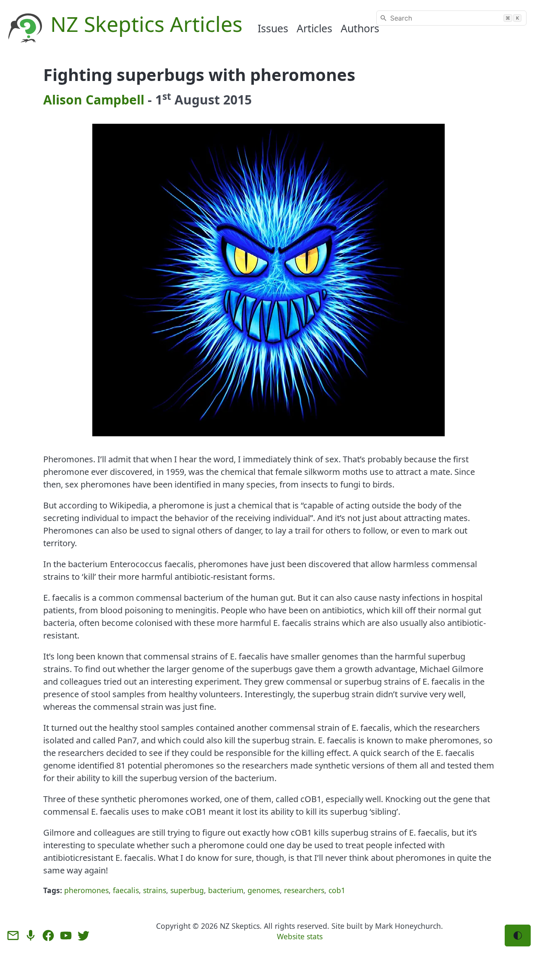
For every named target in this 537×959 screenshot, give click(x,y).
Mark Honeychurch (408, 926)
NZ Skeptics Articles (146, 24)
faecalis (126, 890)
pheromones (86, 890)
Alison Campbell (93, 99)
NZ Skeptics (240, 926)
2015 (237, 99)
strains (154, 890)
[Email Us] (13, 935)
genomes (264, 890)
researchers (304, 890)
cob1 (336, 890)
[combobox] (451, 18)
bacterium (225, 890)
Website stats (300, 936)
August (197, 99)
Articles (314, 28)
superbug (187, 890)
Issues (273, 28)
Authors (360, 28)
